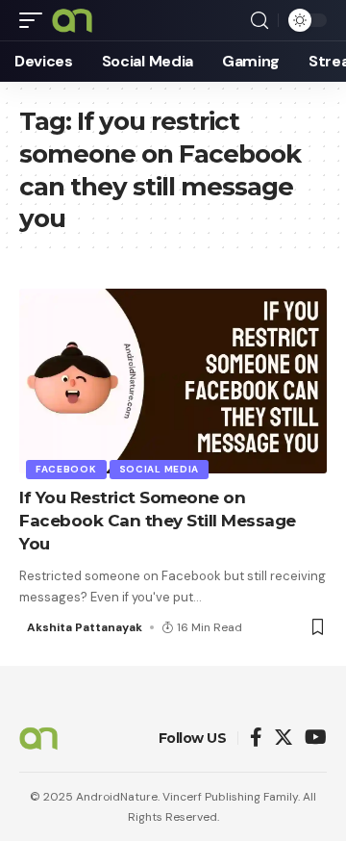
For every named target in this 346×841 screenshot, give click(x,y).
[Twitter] (283, 738)
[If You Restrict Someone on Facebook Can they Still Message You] (173, 381)
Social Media (159, 469)
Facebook (66, 469)
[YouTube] (316, 738)
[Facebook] (256, 738)
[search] (259, 21)
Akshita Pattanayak (84, 627)
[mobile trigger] (35, 20)
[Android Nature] (72, 20)
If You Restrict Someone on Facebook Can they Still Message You (157, 520)
